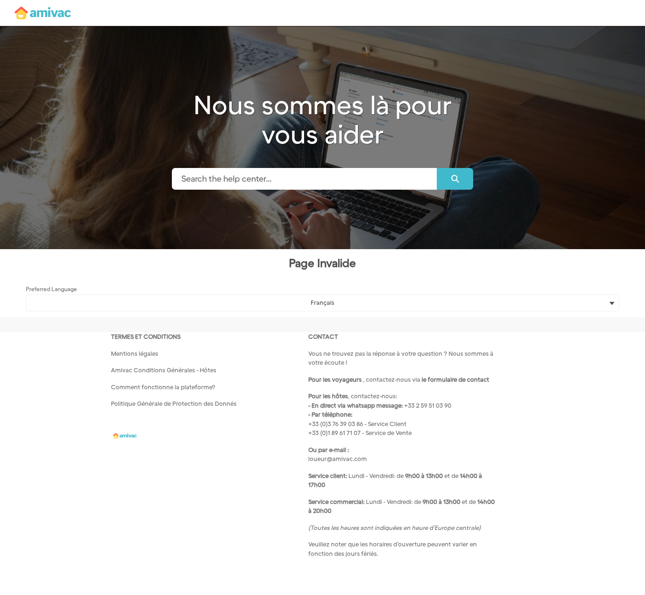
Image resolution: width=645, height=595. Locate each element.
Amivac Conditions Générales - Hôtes (163, 370)
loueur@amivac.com (337, 458)
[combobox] (304, 179)
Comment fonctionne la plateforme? (163, 387)
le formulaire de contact (455, 379)
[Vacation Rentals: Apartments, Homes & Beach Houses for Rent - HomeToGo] (125, 435)
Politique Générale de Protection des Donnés (174, 403)
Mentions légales (134, 353)
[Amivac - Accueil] (42, 13)
